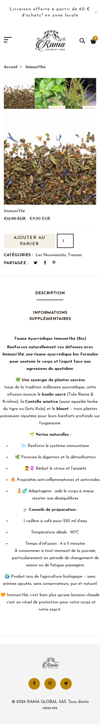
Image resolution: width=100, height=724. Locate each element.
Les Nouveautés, (52, 255)
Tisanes (75, 255)
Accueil (10, 67)
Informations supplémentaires (50, 316)
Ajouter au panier (29, 241)
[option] (19, 95)
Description (50, 293)
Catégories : (18, 255)
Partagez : (16, 263)
